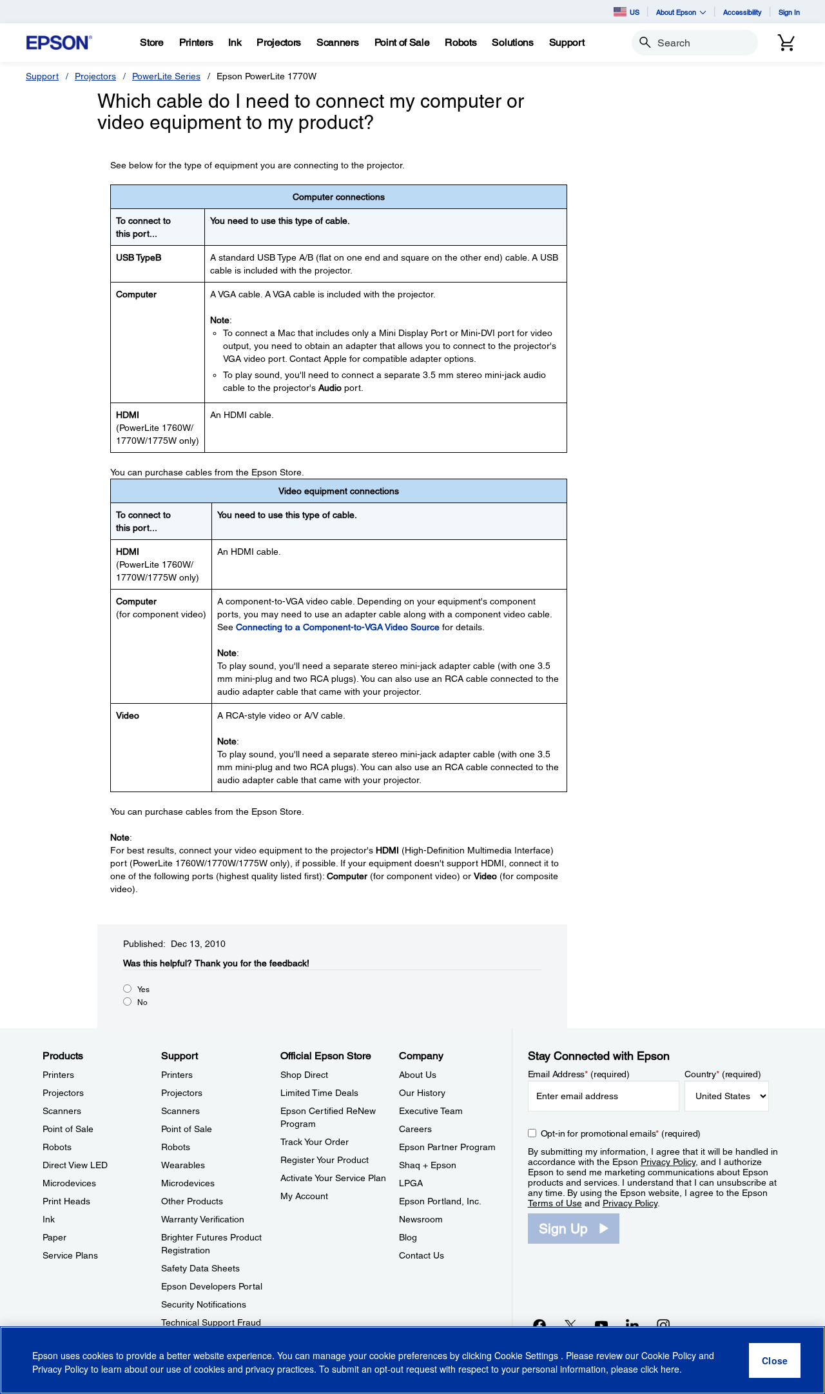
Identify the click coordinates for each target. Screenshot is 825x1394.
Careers (415, 1129)
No (142, 1002)
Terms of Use (555, 1203)
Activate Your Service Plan (333, 1178)
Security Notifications (203, 1304)
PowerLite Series (166, 76)
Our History (422, 1093)
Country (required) (722, 1074)
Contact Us (421, 1255)
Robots (57, 1147)
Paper (54, 1237)
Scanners (62, 1111)
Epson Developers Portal (211, 1286)
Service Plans (70, 1255)
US (634, 12)
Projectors (95, 76)
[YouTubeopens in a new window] (601, 1325)
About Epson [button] (676, 12)
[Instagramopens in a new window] (663, 1325)
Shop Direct (304, 1075)
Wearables (183, 1165)
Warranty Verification (202, 1219)
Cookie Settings (527, 1355)
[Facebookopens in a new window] (539, 1325)
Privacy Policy (668, 1162)
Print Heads (66, 1201)
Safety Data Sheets (200, 1268)
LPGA (411, 1183)
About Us (417, 1075)
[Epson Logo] (59, 43)
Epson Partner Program (447, 1147)
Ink (49, 1219)
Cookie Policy (668, 1355)
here (670, 1368)
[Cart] (786, 42)
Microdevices (69, 1183)
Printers (58, 1075)
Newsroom (421, 1219)
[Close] (775, 1360)
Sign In (789, 12)
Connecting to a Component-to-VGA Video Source (338, 627)
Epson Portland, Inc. (440, 1201)
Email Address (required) (579, 1074)
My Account (304, 1196)
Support (42, 76)
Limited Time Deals (319, 1093)
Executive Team (431, 1111)
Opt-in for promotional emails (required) (621, 1133)
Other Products (192, 1201)
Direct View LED (75, 1165)
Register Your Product (324, 1160)
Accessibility (742, 12)
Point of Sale (68, 1129)
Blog (408, 1237)
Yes (143, 989)
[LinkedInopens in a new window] (632, 1325)
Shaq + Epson (427, 1165)
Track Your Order (314, 1142)
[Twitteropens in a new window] (570, 1325)
